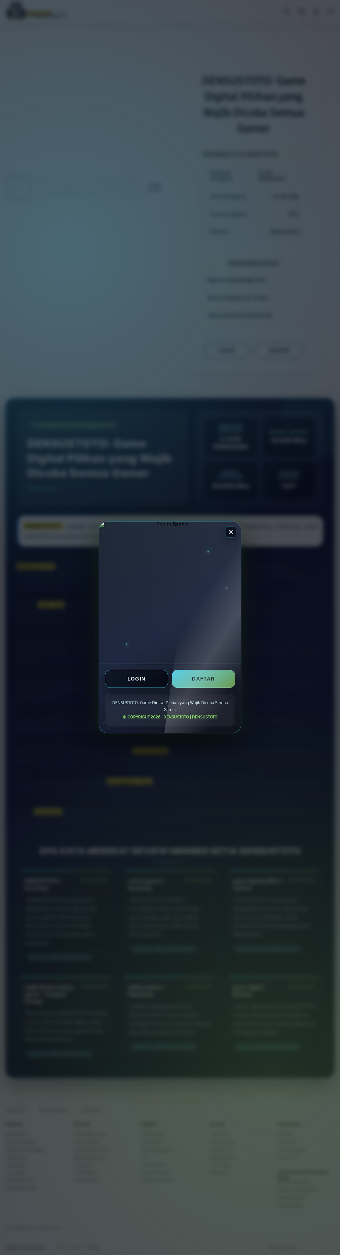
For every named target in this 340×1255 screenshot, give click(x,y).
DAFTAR (203, 679)
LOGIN (137, 679)
